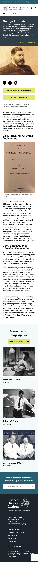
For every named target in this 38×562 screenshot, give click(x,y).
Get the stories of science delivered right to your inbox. (19, 479)
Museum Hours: (7, 2)
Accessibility (12, 557)
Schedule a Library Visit (16, 532)
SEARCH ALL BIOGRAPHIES (19, 341)
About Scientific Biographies (19, 90)
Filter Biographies (19, 97)
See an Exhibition (14, 529)
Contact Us (12, 538)
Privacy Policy (12, 555)
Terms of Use (23, 555)
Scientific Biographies (16, 13)
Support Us (12, 541)
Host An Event (12, 535)
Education (6, 13)
